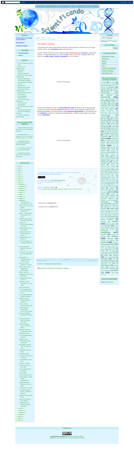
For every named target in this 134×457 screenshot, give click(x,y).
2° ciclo (112, 82)
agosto (21, 192)
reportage (113, 216)
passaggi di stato (105, 200)
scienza (103, 236)
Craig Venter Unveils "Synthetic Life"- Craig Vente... (25, 283)
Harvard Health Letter (23, 73)
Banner (96, 6)
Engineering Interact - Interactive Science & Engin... (25, 384)
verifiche (108, 270)
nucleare (113, 194)
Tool (73, 6)
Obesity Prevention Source (24, 92)
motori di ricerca (114, 185)
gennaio (21, 414)
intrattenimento (104, 166)
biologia (103, 100)
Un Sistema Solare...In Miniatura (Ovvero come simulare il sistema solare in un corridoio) (24, 136)
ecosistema (105, 130)
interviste (113, 164)
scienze (115, 236)
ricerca (113, 218)
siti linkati (112, 250)
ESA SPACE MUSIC (24, 353)
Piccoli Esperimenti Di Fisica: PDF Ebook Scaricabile (24, 320)
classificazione (104, 112)
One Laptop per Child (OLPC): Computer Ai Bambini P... (25, 391)
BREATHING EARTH (24, 333)
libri (108, 172)
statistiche (110, 253)
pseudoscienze (114, 211)
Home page (40, 6)
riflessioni (103, 221)
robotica (103, 225)
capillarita (113, 102)
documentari (104, 128)
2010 (19, 182)
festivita (112, 142)
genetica (103, 150)
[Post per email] (56, 187)
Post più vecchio (92, 260)
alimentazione (104, 85)
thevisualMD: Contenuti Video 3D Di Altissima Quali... (25, 346)
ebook (116, 128)
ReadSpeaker (110, 282)
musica (109, 186)
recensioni (105, 216)
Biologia (104, 61)
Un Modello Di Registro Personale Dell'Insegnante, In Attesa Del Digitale (23, 143)
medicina (103, 179)
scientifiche (105, 232)
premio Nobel (111, 206)
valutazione (112, 268)
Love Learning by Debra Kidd (25, 82)
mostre (114, 183)
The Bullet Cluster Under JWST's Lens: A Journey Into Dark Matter (23, 154)
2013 (19, 176)
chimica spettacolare (107, 110)
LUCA (102, 84)
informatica (112, 160)
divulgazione (104, 126)
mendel (110, 179)
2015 (19, 172)
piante (104, 205)
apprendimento (105, 92)
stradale (106, 257)
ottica (102, 197)
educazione (114, 130)
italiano (109, 169)
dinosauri (103, 125)
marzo (21, 410)
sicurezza (103, 249)
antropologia (107, 90)
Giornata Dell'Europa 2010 (25, 375)
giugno (21, 196)
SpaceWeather (21, 104)
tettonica (109, 262)
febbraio (21, 412)
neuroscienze (104, 190)
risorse (115, 221)
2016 (19, 170)
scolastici (103, 240)
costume (116, 118)
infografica (103, 160)
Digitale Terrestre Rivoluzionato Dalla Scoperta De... (24, 341)
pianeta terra (114, 203)
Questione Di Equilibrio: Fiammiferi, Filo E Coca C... (25, 314)
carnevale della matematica (108, 107)
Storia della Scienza (107, 73)
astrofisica (109, 95)
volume (102, 274)
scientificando (104, 230)
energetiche (115, 131)
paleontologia (112, 197)
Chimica (104, 63)
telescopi (103, 260)
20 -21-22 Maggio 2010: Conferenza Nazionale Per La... (25, 291)
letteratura (110, 171)
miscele (102, 182)
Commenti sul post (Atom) (52, 264)
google (102, 155)
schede (103, 229)
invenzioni (103, 168)
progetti (112, 208)
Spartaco (108, 84)
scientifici (104, 234)
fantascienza (113, 140)
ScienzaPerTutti (22, 97)
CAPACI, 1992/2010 (24, 272)
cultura (105, 120)
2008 (19, 418)
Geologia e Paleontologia (109, 68)
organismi (112, 195)
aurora (102, 99)
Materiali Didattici (51, 6)
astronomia (105, 97)
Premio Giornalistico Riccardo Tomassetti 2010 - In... (25, 248)
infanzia (113, 158)
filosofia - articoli (105, 143)
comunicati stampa (111, 113)
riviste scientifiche (110, 224)
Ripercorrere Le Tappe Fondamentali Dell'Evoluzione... (24, 268)
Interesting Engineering (23, 78)
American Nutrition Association (25, 63)
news (113, 190)
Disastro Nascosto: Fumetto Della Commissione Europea (25, 309)
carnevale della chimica (108, 104)
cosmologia (107, 118)
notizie (110, 192)
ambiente (111, 87)
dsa (111, 128)
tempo (102, 262)
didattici (113, 123)
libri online (115, 172)
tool (115, 262)
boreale (116, 100)
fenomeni (103, 142)
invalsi (112, 166)
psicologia (105, 213)
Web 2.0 (21, 55)
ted (114, 258)
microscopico (112, 180)
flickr (114, 145)
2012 (19, 178)
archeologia (104, 93)
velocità (103, 270)
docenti (113, 126)
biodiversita (111, 99)
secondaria (111, 244)
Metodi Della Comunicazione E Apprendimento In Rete (25, 202)
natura (102, 188)
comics (102, 113)
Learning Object (64, 6)
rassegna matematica (112, 214)
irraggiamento (112, 168)
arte (117, 93)
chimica (111, 109)
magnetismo (107, 174)
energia (104, 133)
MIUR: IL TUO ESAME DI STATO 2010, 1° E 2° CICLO (25, 215)
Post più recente (42, 260)
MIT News (20, 84)
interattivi (113, 163)
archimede (111, 93)
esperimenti (104, 136)
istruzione (103, 169)
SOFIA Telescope (22, 103)
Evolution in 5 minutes (24, 363)
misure (102, 183)
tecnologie (104, 259)
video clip (79, 189)
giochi (116, 152)
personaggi (104, 203)
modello (108, 183)
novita (103, 194)
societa (112, 252)
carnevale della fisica (108, 105)
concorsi (103, 117)
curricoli (103, 121)
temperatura (112, 260)
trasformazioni (104, 263)
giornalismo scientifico (109, 153)
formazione (104, 147)
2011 (19, 180)
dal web (112, 121)
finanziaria (114, 143)
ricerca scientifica (107, 219)
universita (112, 267)
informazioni (104, 161)
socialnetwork (104, 252)
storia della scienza (111, 255)
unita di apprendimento (109, 264)
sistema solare (111, 249)
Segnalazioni (81, 6)
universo (103, 268)
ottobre (21, 188)
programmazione (104, 210)
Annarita (46, 187)
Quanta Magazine (22, 96)
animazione (104, 88)
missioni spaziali (111, 182)
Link (89, 6)
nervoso (112, 188)
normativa (103, 192)
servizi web (111, 247)
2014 (19, 174)
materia (113, 177)
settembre (22, 190)
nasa (114, 186)
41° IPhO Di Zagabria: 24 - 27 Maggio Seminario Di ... (25, 242)
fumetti (113, 149)
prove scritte (104, 211)
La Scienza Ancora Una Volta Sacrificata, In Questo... (25, 233)
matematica (104, 177)
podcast (110, 205)
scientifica (112, 229)
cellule (102, 108)
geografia (103, 152)
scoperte (112, 240)
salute (108, 226)
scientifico (113, 234)
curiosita (113, 120)
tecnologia (112, 257)
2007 (19, 420)
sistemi (102, 250)
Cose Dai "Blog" (23, 372)
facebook (106, 140)
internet (103, 164)
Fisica (103, 66)
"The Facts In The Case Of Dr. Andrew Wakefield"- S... (26, 253)
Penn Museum (21, 94)
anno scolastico (114, 88)
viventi (113, 272)
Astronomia (105, 58)
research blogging (105, 218)
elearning (107, 131)
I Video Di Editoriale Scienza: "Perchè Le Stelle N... (25, 326)
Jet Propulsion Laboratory (24, 80)
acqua (113, 84)
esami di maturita (109, 135)
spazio (102, 253)
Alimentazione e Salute (108, 56)
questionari (113, 213)
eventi (103, 138)
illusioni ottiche (104, 158)
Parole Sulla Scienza (24, 287)
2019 (19, 168)
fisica (103, 146)
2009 (19, 416)
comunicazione (105, 115)
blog (110, 100)
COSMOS (20, 71)
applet (114, 90)
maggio (21, 198)
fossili (111, 147)
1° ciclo (103, 82)
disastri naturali (112, 125)
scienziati (110, 238)
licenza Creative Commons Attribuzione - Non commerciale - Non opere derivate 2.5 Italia (66, 437)
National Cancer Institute (24, 87)
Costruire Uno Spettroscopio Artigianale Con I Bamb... (26, 224)
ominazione (103, 195)
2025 (19, 166)
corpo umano (114, 117)
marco (112, 175)
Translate (114, 41)
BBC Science (21, 70)
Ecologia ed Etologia (107, 70)
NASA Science (21, 85)
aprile (20, 408)
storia (116, 253)
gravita (114, 157)
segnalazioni (104, 245)
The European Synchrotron (25, 110)
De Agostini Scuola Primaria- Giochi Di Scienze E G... (24, 300)
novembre (22, 186)
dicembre (21, 184)
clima (113, 112)
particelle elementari (107, 198)
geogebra (113, 150)
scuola (103, 242)
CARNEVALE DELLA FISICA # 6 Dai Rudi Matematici (25, 404)
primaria (103, 208)
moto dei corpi (104, 185)
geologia (110, 152)
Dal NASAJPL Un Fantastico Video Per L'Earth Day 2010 (25, 259)
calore (105, 102)
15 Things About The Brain (25, 387)
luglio (20, 194)
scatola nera (113, 227)
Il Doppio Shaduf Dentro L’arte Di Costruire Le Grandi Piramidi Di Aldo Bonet (24, 129)
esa (110, 133)
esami (116, 133)
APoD (19, 65)
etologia (114, 136)
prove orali (113, 210)
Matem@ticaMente (24, 53)
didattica (103, 123)
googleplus (112, 155)
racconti (103, 214)
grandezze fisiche (105, 157)
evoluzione (114, 138)
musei (103, 186)
